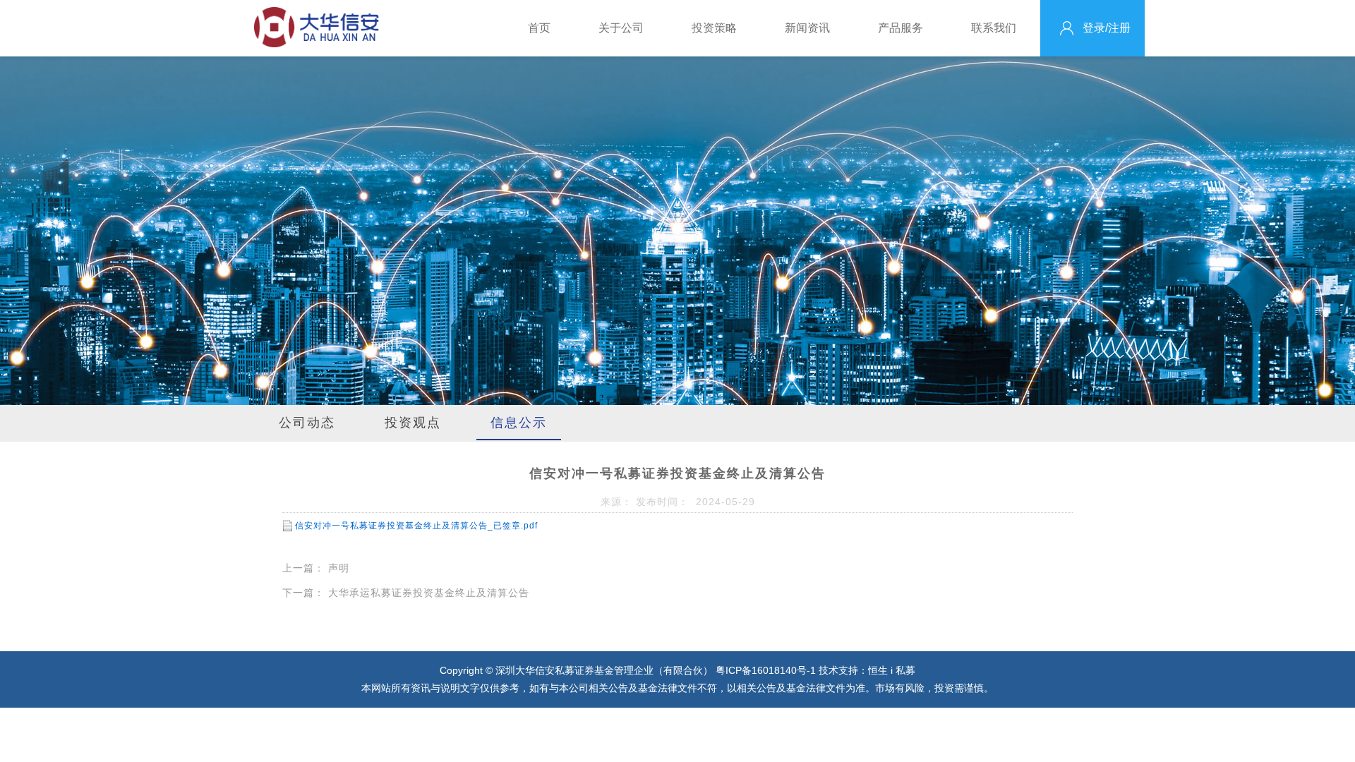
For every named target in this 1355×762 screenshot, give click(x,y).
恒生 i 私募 (891, 670)
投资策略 (714, 28)
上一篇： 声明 (315, 568)
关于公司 (621, 28)
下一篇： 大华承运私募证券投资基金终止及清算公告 (405, 592)
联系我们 (993, 28)
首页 (539, 28)
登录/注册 (1107, 28)
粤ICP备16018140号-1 (767, 670)
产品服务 (900, 28)
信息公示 (518, 423)
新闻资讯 (807, 28)
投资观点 (413, 423)
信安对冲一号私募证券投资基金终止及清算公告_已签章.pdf (416, 526)
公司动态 (307, 423)
